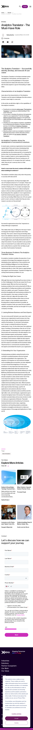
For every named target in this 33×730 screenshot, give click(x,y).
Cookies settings (16, 713)
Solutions (5, 663)
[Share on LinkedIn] (3, 42)
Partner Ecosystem (8, 666)
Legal (3, 675)
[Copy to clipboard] (12, 42)
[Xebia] (5, 6)
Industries (5, 661)
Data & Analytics (6, 453)
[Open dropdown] (30, 6)
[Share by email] (7, 42)
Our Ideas (5, 671)
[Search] (20, 7)
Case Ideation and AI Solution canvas (16, 116)
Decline (17, 723)
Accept (16, 718)
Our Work (5, 668)
